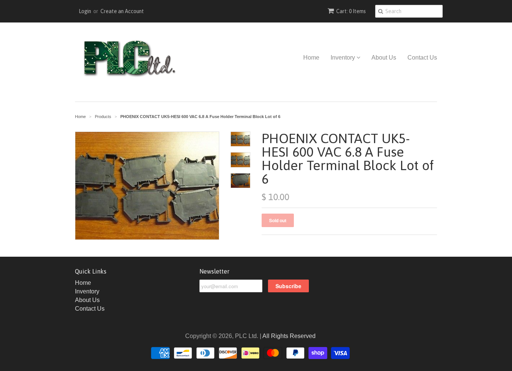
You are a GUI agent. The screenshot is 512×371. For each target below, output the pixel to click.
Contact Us (422, 57)
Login (85, 11)
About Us (383, 57)
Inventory (343, 57)
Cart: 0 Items (351, 11)
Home (311, 57)
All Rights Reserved (289, 336)
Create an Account (122, 11)
